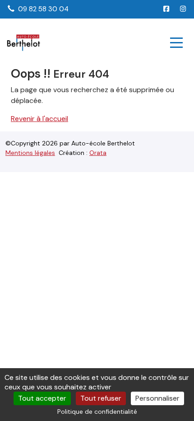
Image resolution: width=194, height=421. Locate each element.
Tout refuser (100, 398)
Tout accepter (42, 398)
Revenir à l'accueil (39, 118)
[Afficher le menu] (176, 42)
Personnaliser (157, 398)
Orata (97, 153)
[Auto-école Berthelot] (23, 42)
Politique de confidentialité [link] (97, 411)
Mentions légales (30, 153)
